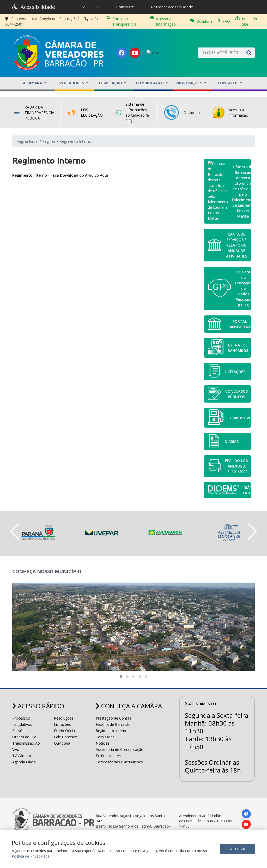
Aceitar (237, 848)
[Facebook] (122, 52)
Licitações (62, 724)
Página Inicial (27, 141)
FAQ (226, 21)
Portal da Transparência (124, 21)
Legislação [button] (111, 83)
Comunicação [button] (150, 83)
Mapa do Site (249, 21)
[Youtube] (135, 52)
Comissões (105, 736)
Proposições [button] (189, 83)
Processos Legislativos (22, 721)
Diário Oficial (65, 730)
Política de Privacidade (31, 856)
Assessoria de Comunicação (119, 749)
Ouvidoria (204, 21)
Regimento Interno (112, 730)
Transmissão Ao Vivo (26, 746)
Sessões (19, 730)
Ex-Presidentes (108, 755)
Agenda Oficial (24, 761)
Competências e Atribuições (119, 761)
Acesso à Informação (166, 21)
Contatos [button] (228, 83)
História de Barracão (113, 724)
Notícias (103, 743)
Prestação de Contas (113, 718)
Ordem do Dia (24, 736)
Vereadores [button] (72, 83)
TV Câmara (21, 755)
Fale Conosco (65, 736)
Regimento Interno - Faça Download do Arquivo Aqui (60, 175)
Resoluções (64, 718)
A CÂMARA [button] (33, 83)
